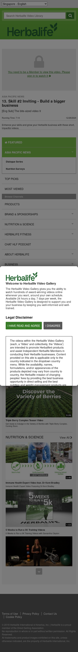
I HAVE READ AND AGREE (24, 326)
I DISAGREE (52, 326)
